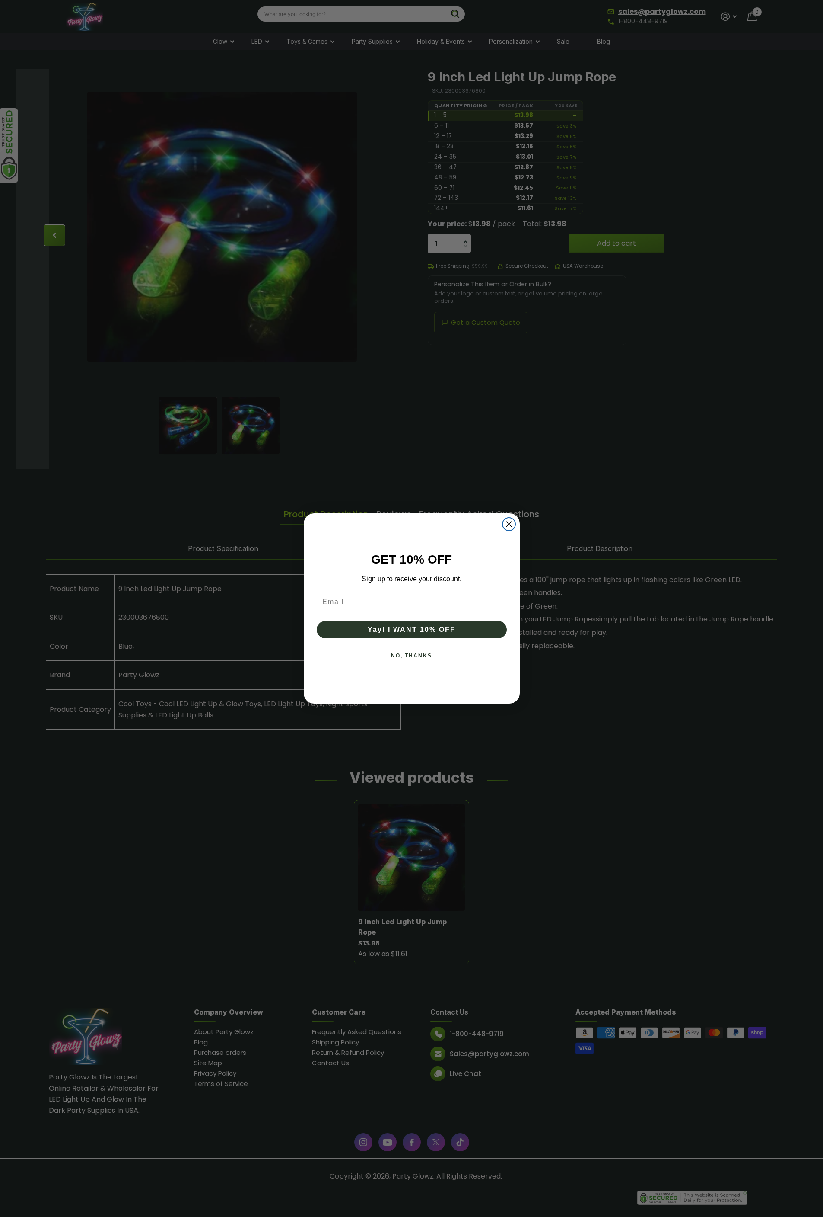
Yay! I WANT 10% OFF (411, 629)
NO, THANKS (411, 656)
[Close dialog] (508, 524)
